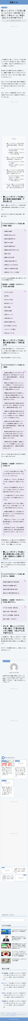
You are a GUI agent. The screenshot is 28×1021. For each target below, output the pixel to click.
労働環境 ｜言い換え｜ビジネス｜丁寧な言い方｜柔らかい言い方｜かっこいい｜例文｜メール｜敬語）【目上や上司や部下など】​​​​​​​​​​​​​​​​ (14, 976)
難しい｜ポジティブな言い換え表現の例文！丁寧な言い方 (15, 158)
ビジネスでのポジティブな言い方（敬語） (16, 162)
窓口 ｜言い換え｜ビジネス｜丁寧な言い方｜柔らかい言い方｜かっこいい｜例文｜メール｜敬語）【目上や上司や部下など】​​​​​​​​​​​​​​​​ (14, 995)
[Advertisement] (14, 42)
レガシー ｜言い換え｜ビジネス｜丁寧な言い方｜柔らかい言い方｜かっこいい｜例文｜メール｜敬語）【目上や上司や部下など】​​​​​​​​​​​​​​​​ (14, 986)
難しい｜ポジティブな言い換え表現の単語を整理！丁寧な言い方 (15, 145)
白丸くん (14, 2)
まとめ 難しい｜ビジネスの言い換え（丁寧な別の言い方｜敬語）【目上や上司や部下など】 (15, 185)
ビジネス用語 (4, 7)
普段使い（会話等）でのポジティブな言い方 (16, 165)
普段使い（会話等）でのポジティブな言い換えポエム (16, 179)
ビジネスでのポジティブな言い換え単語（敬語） (16, 150)
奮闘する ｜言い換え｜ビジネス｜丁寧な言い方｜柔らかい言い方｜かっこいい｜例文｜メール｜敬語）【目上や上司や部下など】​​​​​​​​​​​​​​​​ (14, 1004)
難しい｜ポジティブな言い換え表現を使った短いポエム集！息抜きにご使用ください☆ (15, 171)
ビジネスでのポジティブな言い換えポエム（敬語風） (16, 176)
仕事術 (8, 1013)
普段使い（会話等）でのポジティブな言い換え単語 (16, 153)
